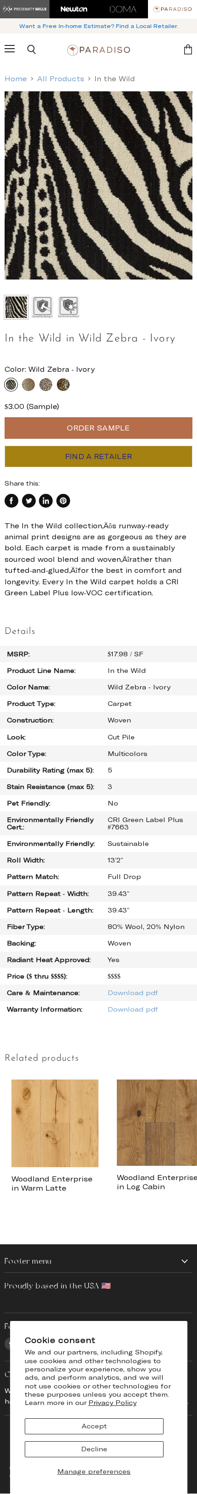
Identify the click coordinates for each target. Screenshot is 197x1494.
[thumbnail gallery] (16, 307)
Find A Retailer (98, 456)
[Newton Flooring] (74, 9)
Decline (94, 1449)
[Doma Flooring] (123, 9)
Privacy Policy (112, 1402)
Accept (94, 1426)
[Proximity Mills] (24, 9)
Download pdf (133, 992)
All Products (60, 79)
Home (16, 79)
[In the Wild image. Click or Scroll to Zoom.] (98, 190)
